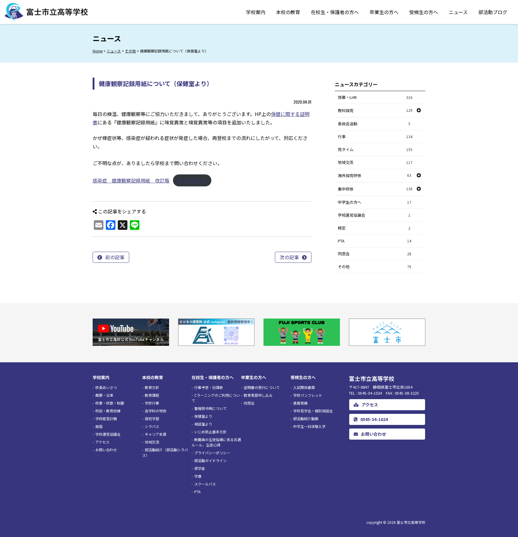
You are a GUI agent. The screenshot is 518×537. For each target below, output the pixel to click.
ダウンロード (192, 180)
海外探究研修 (349, 175)
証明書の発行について (262, 387)
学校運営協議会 (374, 215)
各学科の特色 (155, 410)
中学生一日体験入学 (309, 426)
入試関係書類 (304, 387)
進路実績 (300, 402)
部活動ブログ (492, 12)
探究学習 (152, 418)
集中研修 (345, 189)
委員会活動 (374, 123)
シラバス (152, 426)
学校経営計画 (106, 418)
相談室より (203, 423)
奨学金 (199, 468)
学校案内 (255, 12)
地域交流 (375, 162)
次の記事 (289, 257)
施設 (99, 426)
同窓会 (374, 254)
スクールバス (205, 483)
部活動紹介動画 (305, 418)
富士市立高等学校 (411, 522)
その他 (374, 266)
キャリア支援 (155, 434)
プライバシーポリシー (212, 452)
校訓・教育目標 (108, 410)
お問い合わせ (106, 449)
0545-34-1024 (374, 419)
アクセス (102, 441)
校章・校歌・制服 (109, 402)
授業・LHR (375, 97)
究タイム (375, 149)
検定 (374, 228)
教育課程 (152, 395)
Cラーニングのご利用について (216, 398)
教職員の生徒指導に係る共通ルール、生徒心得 (216, 442)
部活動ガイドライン (210, 460)
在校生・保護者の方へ (335, 12)
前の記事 (114, 257)
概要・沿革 (104, 395)
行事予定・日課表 (208, 387)
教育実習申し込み (258, 395)
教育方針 (152, 387)
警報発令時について (210, 408)
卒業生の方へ (384, 12)
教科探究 (345, 110)
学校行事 (152, 402)
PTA (374, 241)
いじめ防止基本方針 (210, 431)
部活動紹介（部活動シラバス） (165, 452)
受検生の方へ (423, 12)
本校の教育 (288, 12)
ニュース (458, 12)
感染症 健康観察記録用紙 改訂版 (131, 180)
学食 (197, 476)
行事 (375, 136)
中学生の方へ (374, 202)
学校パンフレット (307, 395)
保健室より (203, 416)
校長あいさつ (106, 387)
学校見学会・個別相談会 (313, 410)
